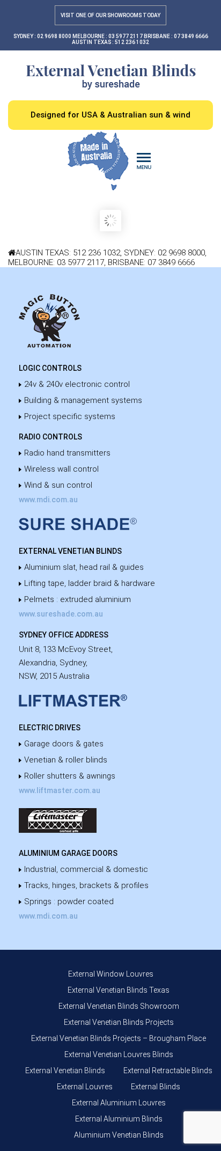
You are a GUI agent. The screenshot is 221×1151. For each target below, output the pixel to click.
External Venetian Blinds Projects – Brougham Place (118, 1038)
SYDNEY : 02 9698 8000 (42, 36)
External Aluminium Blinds (119, 1119)
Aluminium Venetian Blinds (119, 1135)
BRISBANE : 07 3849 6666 (176, 36)
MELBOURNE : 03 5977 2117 (107, 36)
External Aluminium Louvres (119, 1102)
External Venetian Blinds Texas (119, 990)
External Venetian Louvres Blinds (118, 1054)
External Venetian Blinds (65, 1070)
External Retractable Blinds (167, 1070)
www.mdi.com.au (48, 499)
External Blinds (155, 1086)
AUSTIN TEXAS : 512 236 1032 (110, 42)
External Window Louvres (110, 974)
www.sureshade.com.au (61, 614)
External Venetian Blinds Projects (119, 1022)
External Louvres (85, 1086)
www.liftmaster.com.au (59, 790)
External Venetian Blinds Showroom (118, 1006)
